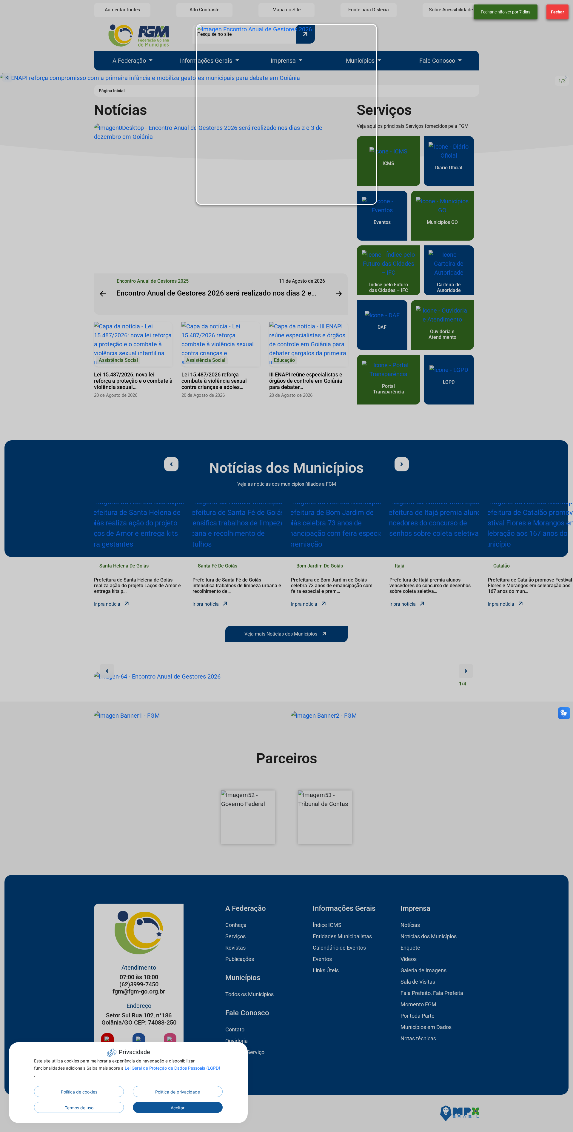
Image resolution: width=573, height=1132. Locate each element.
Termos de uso (79, 1107)
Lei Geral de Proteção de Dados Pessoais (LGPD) (172, 1068)
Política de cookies (79, 1091)
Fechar (557, 12)
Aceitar (177, 1107)
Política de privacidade (177, 1091)
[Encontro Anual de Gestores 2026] (286, 114)
